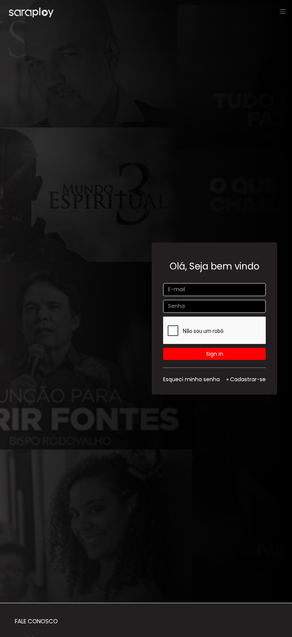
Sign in (214, 354)
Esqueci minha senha (191, 379)
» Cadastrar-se (246, 379)
